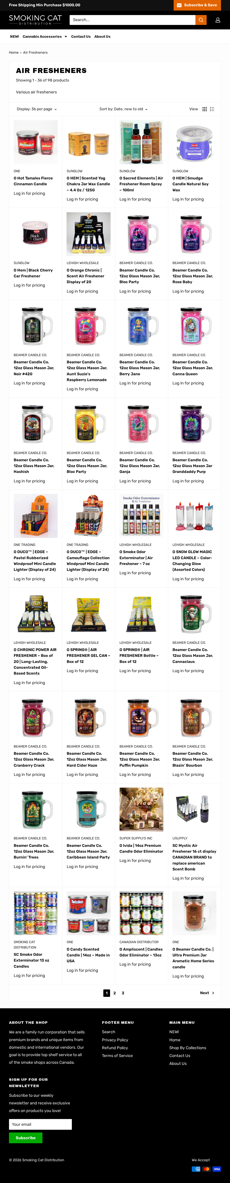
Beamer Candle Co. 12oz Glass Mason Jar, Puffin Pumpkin (139, 759)
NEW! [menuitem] (14, 36)
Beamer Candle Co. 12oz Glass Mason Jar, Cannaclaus (192, 655)
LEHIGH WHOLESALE (83, 263)
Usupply (180, 838)
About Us (178, 1063)
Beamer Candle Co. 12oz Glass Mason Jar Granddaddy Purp (192, 466)
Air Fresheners (35, 52)
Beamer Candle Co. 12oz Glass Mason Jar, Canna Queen (192, 368)
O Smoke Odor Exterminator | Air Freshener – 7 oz (136, 558)
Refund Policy (115, 1047)
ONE (17, 171)
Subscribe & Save (200, 5)
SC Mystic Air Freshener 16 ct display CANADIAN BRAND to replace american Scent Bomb (194, 857)
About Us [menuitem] (102, 36)
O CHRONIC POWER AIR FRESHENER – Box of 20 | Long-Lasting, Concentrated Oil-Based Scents (35, 661)
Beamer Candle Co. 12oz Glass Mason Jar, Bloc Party (139, 276)
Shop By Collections (187, 1047)
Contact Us (179, 1055)
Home (14, 52)
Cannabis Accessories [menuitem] (42, 36)
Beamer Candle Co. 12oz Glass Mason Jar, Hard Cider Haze (87, 759)
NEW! (174, 1031)
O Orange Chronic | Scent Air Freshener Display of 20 (85, 276)
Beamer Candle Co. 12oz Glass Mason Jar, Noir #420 (34, 368)
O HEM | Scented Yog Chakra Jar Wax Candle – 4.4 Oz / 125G (88, 184)
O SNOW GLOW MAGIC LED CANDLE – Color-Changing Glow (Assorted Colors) (192, 561)
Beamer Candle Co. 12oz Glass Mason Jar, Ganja (139, 466)
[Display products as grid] (205, 109)
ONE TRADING (24, 545)
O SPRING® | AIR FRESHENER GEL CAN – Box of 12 (88, 655)
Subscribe (26, 1137)
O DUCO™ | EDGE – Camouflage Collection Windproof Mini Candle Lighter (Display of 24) (88, 561)
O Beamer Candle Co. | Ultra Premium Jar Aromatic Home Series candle (193, 958)
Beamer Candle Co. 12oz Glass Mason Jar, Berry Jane (139, 368)
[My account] (218, 20)
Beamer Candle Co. (136, 263)
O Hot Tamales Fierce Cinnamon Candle (33, 181)
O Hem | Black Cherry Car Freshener (33, 273)
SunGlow (74, 171)
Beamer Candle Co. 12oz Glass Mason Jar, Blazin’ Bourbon (192, 759)
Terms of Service (117, 1055)
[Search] (201, 20)
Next (204, 993)
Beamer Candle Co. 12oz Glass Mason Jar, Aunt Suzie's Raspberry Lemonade (87, 371)
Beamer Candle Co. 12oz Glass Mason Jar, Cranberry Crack (34, 759)
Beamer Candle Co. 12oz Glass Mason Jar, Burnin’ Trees (34, 851)
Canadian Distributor (139, 942)
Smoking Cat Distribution (25, 944)
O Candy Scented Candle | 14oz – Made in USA (88, 955)
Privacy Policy (115, 1039)
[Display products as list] (212, 109)
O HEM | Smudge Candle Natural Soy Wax (190, 184)
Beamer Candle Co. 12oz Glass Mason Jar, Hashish (34, 466)
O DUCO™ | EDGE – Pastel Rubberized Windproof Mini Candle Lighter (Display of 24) (35, 561)
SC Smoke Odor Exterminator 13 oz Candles (31, 960)
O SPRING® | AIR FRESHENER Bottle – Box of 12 (139, 655)
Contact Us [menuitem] (81, 36)
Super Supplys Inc (135, 838)
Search (108, 1031)
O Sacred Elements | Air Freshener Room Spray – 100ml (141, 184)
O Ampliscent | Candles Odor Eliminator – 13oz (141, 952)
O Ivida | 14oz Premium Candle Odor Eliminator (141, 848)
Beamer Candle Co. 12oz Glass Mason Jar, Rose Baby (192, 276)
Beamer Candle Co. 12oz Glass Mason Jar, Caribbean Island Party (88, 851)
